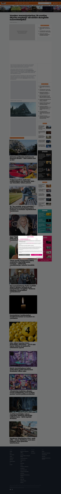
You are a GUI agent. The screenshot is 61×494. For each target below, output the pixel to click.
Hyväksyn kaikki (36, 254)
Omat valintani (24, 254)
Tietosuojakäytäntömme (39, 257)
